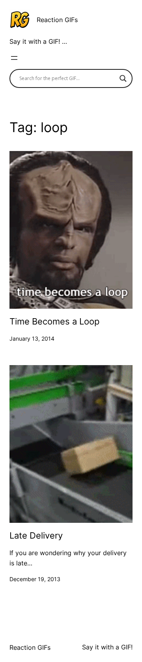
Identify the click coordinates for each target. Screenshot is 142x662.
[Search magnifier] (123, 78)
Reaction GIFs (57, 20)
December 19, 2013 (34, 579)
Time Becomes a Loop (54, 321)
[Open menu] (14, 58)
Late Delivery (36, 535)
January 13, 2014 (31, 338)
